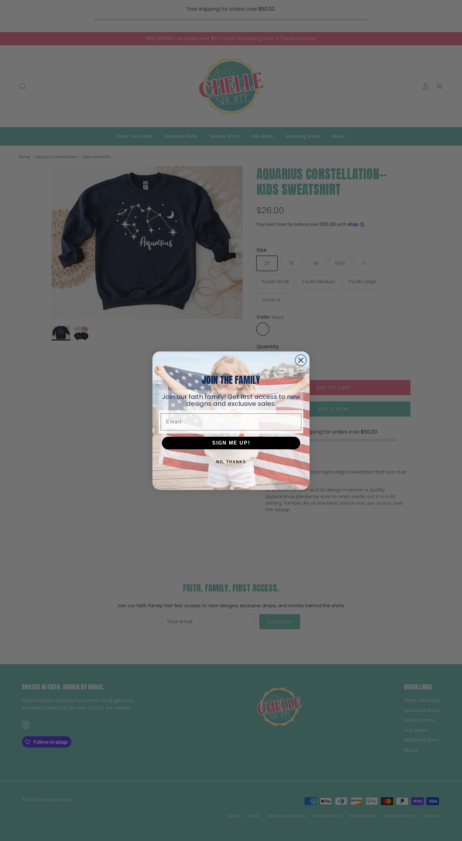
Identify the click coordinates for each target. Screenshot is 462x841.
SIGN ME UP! (231, 443)
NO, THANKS (231, 462)
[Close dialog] (300, 360)
